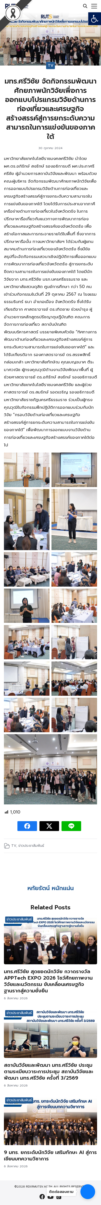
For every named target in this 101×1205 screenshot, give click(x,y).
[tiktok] (59, 1196)
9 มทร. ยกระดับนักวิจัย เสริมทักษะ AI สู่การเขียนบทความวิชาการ (50, 1155)
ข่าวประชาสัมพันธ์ (31, 845)
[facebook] (42, 1196)
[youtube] (50, 1196)
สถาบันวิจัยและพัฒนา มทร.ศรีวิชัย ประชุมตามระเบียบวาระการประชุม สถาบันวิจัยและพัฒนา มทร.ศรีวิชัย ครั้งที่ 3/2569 (48, 1071)
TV (50, 65)
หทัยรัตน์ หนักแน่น (50, 888)
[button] (94, 18)
